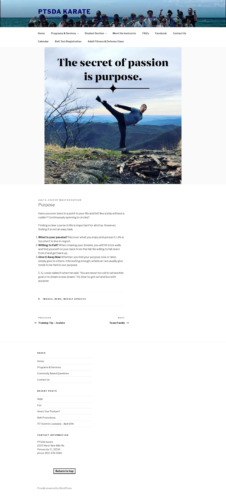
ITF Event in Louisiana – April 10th (55, 423)
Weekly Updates (74, 299)
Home (41, 33)
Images (48, 299)
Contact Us (179, 33)
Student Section (94, 33)
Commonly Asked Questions (53, 373)
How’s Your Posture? (48, 411)
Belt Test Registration (68, 41)
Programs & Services (63, 33)
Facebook (161, 33)
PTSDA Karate (64, 11)
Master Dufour (70, 200)
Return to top (64, 471)
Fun (39, 405)
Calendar (43, 41)
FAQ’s (145, 33)
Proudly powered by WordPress (54, 488)
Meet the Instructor (124, 33)
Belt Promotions (46, 417)
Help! (40, 399)
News (58, 299)
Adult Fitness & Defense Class (106, 41)
